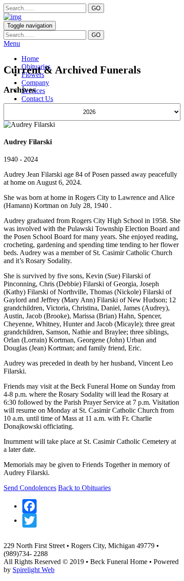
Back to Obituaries (84, 488)
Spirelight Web (33, 569)
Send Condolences (30, 488)
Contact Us (37, 98)
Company (35, 82)
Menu (12, 43)
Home (30, 58)
